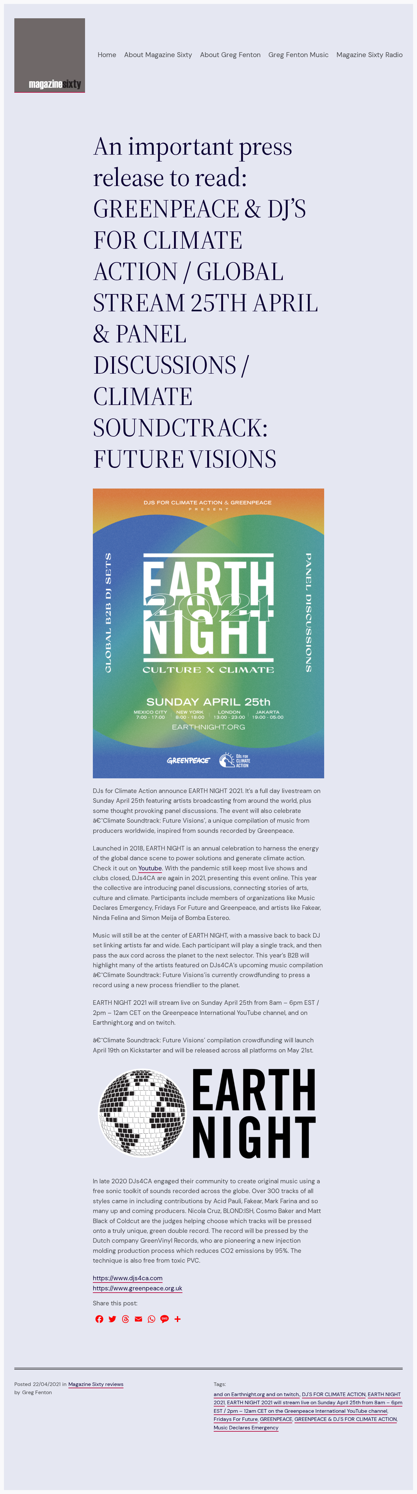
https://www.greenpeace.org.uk (137, 1288)
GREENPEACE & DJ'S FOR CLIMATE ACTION (346, 1419)
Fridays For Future (236, 1419)
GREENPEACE (276, 1419)
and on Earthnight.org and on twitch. (257, 1394)
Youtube (150, 868)
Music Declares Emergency (246, 1427)
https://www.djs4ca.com (128, 1278)
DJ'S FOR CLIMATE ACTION (334, 1394)
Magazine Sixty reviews (95, 1384)
